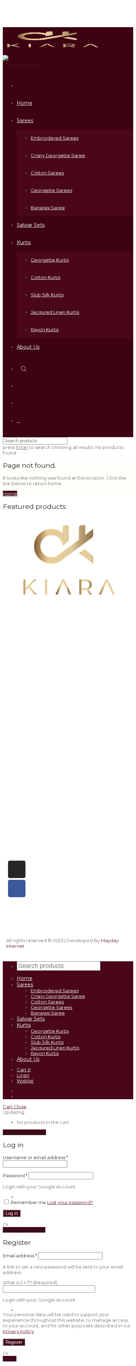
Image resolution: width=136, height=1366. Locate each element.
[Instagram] (16, 869)
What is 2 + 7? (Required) (30, 1282)
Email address (20, 1255)
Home (24, 103)
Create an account (24, 1230)
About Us (28, 347)
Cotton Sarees (47, 173)
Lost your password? (70, 1202)
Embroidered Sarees (54, 138)
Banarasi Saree (48, 207)
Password (15, 1175)
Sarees (25, 120)
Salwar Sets (31, 225)
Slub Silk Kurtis (47, 294)
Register (14, 1342)
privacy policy (18, 1331)
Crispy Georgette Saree (58, 155)
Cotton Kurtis (45, 277)
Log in (12, 1213)
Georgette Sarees (51, 190)
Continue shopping (24, 1132)
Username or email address (35, 1157)
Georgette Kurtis (50, 260)
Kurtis (24, 242)
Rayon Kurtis (45, 329)
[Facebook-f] (16, 888)
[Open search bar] (24, 368)
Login (23, 1075)
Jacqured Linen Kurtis (55, 312)
